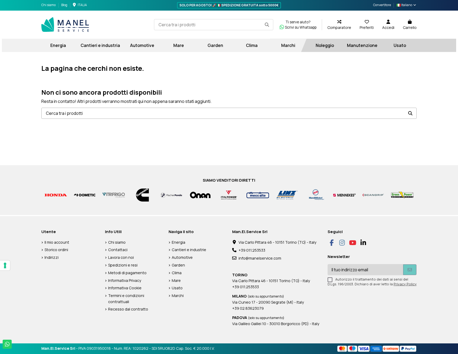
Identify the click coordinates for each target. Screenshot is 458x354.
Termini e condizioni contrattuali (126, 298)
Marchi (178, 295)
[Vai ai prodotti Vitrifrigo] (113, 194)
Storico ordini (56, 249)
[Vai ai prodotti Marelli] (315, 194)
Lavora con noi (121, 257)
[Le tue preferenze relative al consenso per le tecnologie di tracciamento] (5, 265)
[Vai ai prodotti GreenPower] (402, 194)
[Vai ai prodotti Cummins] (142, 194)
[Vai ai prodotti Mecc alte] (257, 194)
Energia (178, 242)
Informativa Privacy (124, 280)
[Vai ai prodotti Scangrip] (373, 194)
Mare (176, 280)
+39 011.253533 (252, 250)
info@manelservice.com (260, 258)
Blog (64, 5)
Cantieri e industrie (189, 249)
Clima (177, 272)
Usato (177, 287)
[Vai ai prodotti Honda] (56, 194)
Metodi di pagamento (127, 272)
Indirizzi (52, 257)
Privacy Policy (405, 284)
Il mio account (57, 242)
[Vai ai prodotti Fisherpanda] (171, 194)
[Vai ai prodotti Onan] (200, 194)
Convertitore (382, 5)
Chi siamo (48, 5)
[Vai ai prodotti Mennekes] (344, 194)
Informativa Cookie (125, 287)
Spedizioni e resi (123, 265)
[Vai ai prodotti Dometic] (84, 194)
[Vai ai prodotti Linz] (286, 194)
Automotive (182, 257)
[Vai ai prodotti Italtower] (229, 194)
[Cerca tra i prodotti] (267, 24)
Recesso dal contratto (128, 309)
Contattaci (117, 249)
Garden (178, 265)
